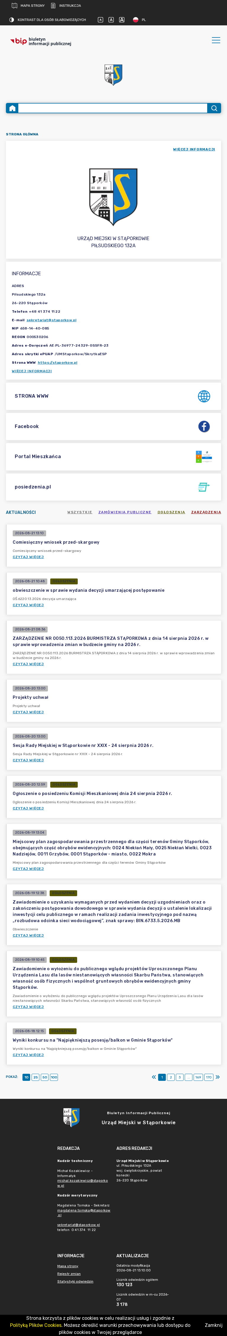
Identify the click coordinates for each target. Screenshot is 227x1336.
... (188, 1077)
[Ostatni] (217, 1077)
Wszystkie (80, 512)
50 (45, 1077)
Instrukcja (70, 6)
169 (198, 1077)
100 (54, 1077)
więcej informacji (194, 149)
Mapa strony (33, 6)
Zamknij (214, 1325)
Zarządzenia (206, 512)
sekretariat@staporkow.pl (52, 320)
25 (35, 1077)
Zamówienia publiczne (125, 512)
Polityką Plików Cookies (35, 1325)
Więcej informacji (32, 371)
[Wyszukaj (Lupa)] (213, 108)
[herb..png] (113, 73)
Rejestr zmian (69, 1274)
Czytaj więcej (28, 557)
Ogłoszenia (171, 512)
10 (26, 1077)
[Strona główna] (12, 108)
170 (209, 1077)
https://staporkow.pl (57, 362)
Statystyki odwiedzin (75, 1281)
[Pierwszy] (154, 1077)
